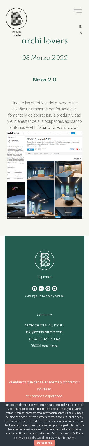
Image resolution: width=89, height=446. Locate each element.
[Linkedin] (54, 288)
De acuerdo (44, 442)
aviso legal (31, 296)
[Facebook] (34, 288)
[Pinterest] (47, 288)
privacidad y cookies (52, 296)
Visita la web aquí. (58, 127)
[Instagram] (41, 288)
